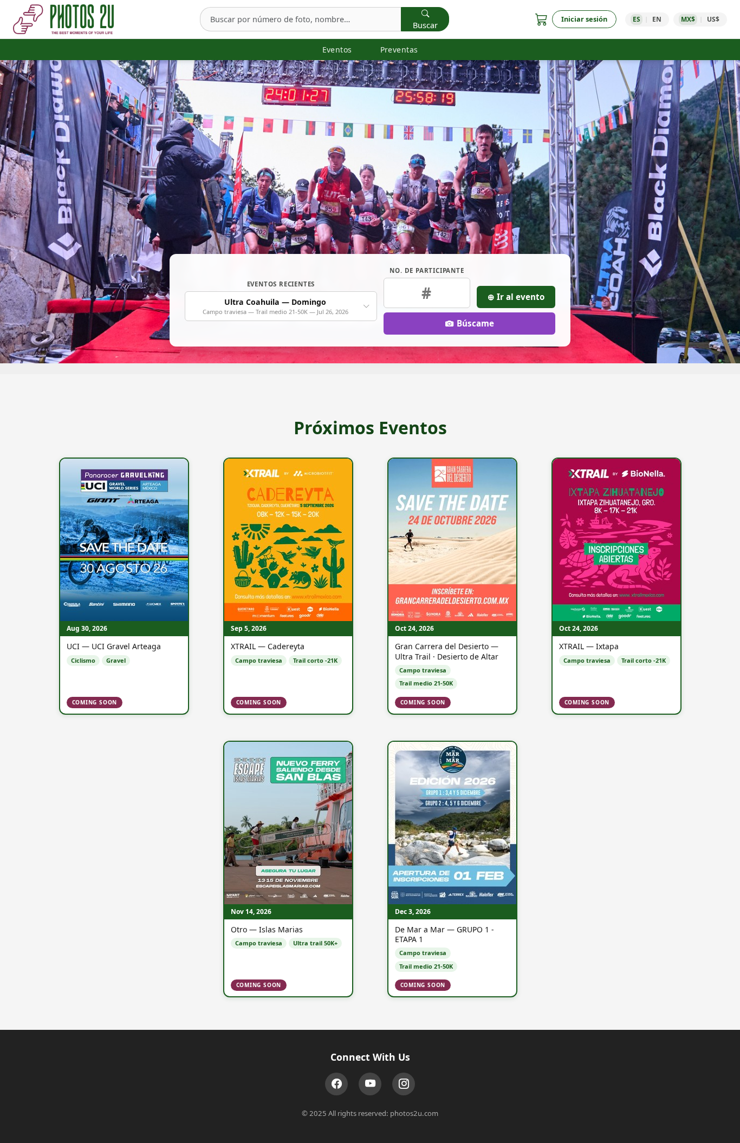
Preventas (399, 49)
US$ (713, 19)
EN (656, 19)
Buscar (425, 25)
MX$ (688, 19)
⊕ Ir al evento (516, 296)
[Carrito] (541, 19)
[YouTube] (370, 1084)
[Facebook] (336, 1084)
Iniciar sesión (584, 19)
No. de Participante (427, 270)
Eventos (337, 49)
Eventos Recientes (281, 284)
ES (636, 19)
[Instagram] (403, 1084)
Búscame (475, 323)
